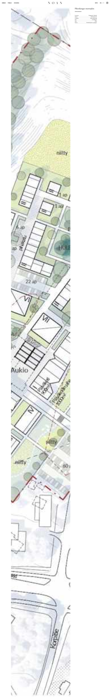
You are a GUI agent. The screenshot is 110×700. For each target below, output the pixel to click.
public (10, 3)
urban (4, 3)
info (96, 3)
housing (16, 3)
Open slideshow (78, 11)
